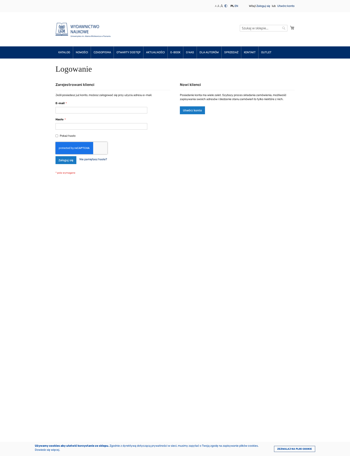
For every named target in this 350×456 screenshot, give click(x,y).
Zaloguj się (263, 6)
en (236, 6)
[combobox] (263, 28)
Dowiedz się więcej (47, 450)
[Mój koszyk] (292, 28)
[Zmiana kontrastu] (225, 6)
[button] (232, 6)
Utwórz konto (286, 6)
